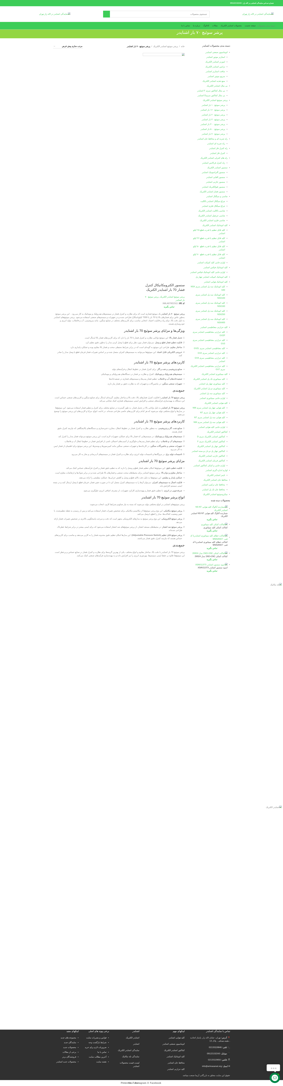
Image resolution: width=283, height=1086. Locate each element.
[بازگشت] (226, 34)
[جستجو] (106, 14)
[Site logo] (258, 14)
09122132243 (236, 3)
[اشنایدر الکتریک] (193, 805)
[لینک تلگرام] (11, 3)
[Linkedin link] (15, 3)
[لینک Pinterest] (19, 3)
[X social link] (22, 3)
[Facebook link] (26, 3)
